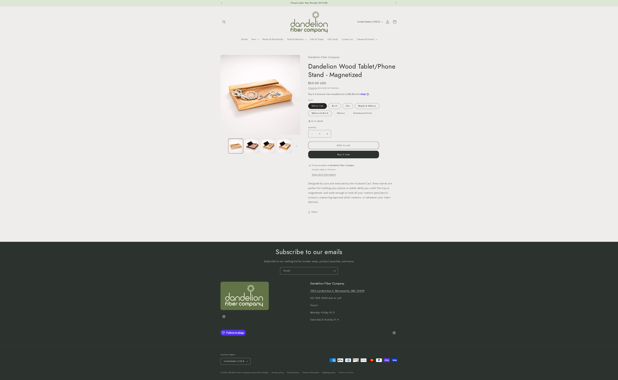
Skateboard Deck (364, 114)
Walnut (342, 114)
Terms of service (346, 373)
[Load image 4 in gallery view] (284, 146)
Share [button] (314, 212)
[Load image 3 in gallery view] (268, 146)
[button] (224, 21)
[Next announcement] (396, 3)
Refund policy (293, 373)
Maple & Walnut (367, 106)
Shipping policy (329, 373)
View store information (324, 174)
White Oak (317, 106)
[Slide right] (296, 146)
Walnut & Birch (320, 113)
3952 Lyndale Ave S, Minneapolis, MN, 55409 (337, 290)
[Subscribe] (334, 271)
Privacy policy (278, 373)
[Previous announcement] (221, 3)
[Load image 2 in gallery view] (252, 146)
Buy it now (343, 154)
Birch (335, 106)
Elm (348, 106)
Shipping (312, 88)
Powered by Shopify (259, 373)
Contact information (310, 373)
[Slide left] (224, 146)
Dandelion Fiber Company (239, 373)
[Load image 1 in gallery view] (235, 146)
